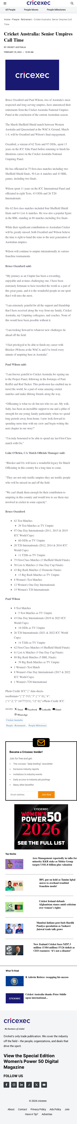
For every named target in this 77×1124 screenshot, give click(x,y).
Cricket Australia (16, 47)
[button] (72, 3)
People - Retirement (22, 19)
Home (7, 19)
